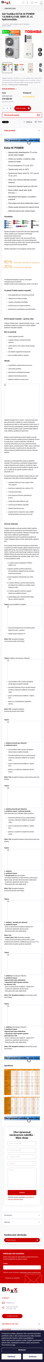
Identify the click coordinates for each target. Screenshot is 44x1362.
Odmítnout (11, 1357)
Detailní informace (8, 89)
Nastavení (22, 1350)
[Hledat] (23, 2)
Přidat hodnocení (11, 1240)
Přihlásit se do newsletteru (12, 1278)
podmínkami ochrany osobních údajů (30, 1272)
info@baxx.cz (10, 1303)
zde (13, 1345)
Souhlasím (33, 1357)
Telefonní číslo (14, 1157)
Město (11, 1163)
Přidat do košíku (21, 108)
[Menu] (41, 2)
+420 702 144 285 (12, 1308)
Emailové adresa (15, 1150)
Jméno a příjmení (15, 1143)
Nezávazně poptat (11, 115)
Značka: (6, 25)
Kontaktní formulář (12, 1316)
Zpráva (11, 1170)
